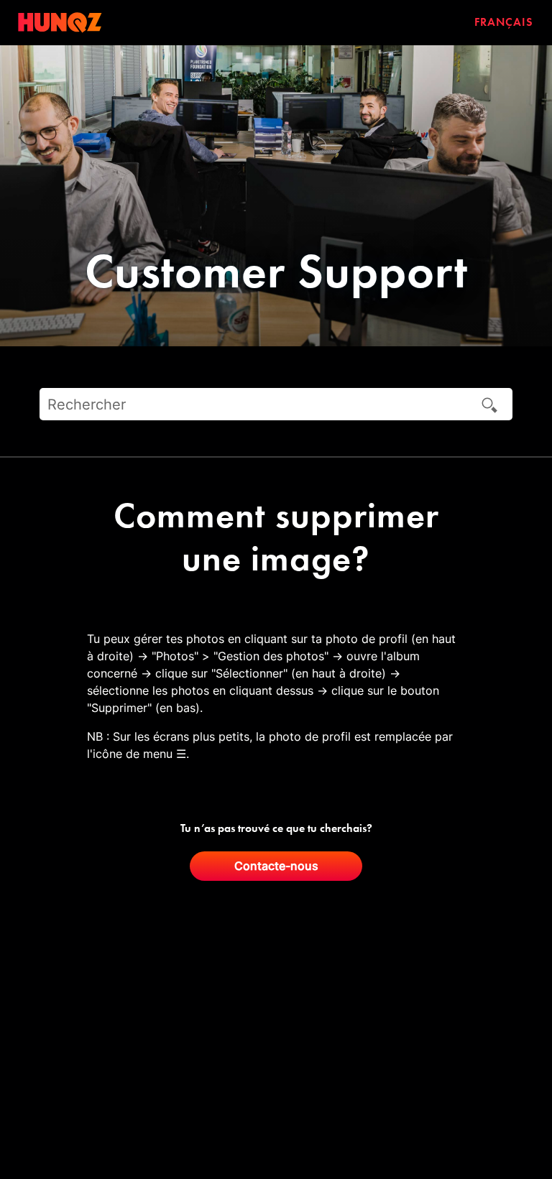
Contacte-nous (276, 866)
